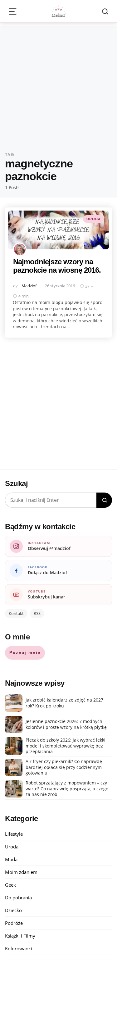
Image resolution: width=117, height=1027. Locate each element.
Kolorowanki (18, 948)
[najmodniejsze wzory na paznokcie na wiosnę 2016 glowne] (58, 230)
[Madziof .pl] (58, 11)
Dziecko (13, 910)
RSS (37, 613)
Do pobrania (18, 897)
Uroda (93, 219)
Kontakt (16, 613)
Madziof (29, 286)
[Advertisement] (58, 84)
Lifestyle (14, 834)
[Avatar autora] (20, 249)
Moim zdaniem (21, 872)
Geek (10, 885)
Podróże (14, 923)
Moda (11, 859)
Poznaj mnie (25, 652)
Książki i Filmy (20, 936)
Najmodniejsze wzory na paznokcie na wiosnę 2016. (57, 265)
